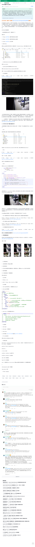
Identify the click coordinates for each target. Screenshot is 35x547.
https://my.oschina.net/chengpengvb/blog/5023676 (20, 20)
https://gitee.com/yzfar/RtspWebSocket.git (8, 121)
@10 (13, 450)
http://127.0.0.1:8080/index (18, 333)
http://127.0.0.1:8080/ (10, 333)
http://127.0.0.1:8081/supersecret (7, 76)
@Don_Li (6, 437)
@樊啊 (6, 399)
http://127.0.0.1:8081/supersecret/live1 (7, 153)
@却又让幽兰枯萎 (13, 405)
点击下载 (7, 36)
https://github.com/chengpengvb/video (7, 238)
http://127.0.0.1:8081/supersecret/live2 (7, 159)
